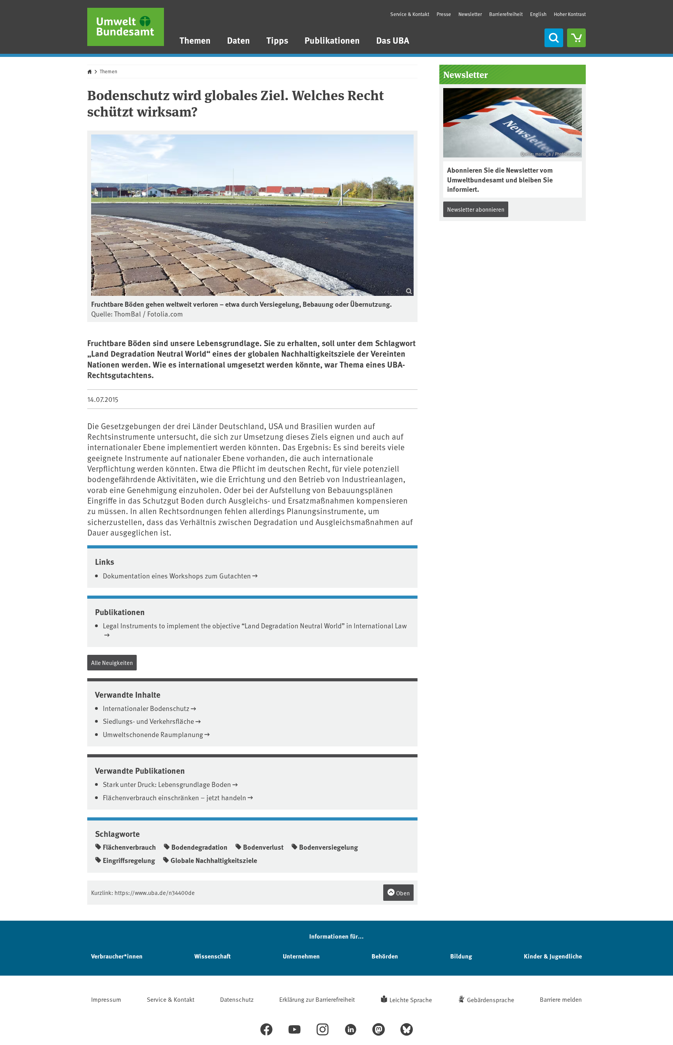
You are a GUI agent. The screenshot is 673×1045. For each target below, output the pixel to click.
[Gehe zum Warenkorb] (576, 37)
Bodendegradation (199, 847)
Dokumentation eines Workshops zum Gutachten (177, 575)
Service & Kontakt (409, 14)
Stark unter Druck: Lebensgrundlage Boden (167, 784)
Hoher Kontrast (570, 14)
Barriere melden (561, 999)
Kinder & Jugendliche (553, 955)
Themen (195, 40)
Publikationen (332, 40)
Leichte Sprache (410, 999)
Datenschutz (237, 999)
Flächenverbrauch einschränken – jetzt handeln (174, 797)
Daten (238, 40)
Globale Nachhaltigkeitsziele (214, 860)
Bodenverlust (263, 847)
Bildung (461, 955)
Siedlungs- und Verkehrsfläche (148, 721)
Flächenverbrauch (129, 847)
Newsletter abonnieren (475, 209)
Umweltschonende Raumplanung (153, 734)
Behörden (385, 955)
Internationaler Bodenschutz (146, 708)
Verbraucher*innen (117, 955)
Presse (444, 14)
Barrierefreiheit (506, 14)
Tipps (277, 40)
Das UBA (392, 40)
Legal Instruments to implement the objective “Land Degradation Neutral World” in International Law (255, 625)
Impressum (106, 999)
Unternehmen (301, 955)
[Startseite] (125, 27)
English (538, 14)
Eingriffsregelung (129, 860)
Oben (402, 893)
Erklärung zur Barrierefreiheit (317, 999)
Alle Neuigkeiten (112, 662)
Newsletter (470, 14)
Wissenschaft (212, 955)
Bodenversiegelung (328, 847)
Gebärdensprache (490, 999)
